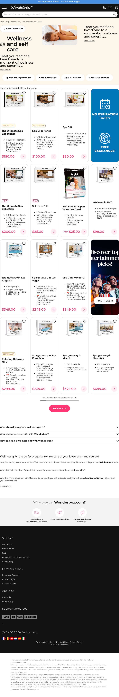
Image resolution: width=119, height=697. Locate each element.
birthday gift (22, 478)
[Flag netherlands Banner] (15, 639)
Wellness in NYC (102, 202)
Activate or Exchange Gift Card (16, 557)
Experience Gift (13, 22)
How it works (8, 548)
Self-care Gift (40, 206)
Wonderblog (7, 601)
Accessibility (7, 562)
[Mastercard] (13, 618)
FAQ (4, 553)
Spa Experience (41, 130)
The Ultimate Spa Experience (12, 132)
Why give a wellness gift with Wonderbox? (24, 434)
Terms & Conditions (45, 642)
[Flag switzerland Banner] (11, 639)
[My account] (104, 7)
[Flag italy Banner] (23, 639)
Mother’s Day (35, 478)
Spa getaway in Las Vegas (44, 279)
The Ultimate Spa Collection (12, 207)
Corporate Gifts (9, 584)
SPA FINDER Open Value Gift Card (74, 208)
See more (58, 408)
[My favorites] (110, 7)
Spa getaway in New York (102, 357)
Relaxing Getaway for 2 (13, 360)
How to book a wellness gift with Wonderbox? (26, 441)
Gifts (2, 22)
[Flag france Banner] (4, 639)
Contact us (7, 544)
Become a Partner (10, 575)
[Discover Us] (30, 618)
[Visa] (6, 618)
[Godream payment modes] (59, 624)
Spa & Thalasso (73, 77)
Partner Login (8, 579)
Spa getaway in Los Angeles (13, 279)
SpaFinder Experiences (18, 77)
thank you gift (50, 478)
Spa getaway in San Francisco (44, 357)
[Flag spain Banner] (19, 639)
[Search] (114, 14)
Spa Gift (67, 127)
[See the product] (23, 156)
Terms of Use (62, 642)
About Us (6, 597)
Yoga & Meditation (99, 77)
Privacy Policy (76, 642)
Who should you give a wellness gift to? (22, 427)
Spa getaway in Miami (72, 357)
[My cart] (116, 7)
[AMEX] (20, 618)
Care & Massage (48, 77)
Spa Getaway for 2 (73, 277)
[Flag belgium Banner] (7, 639)
